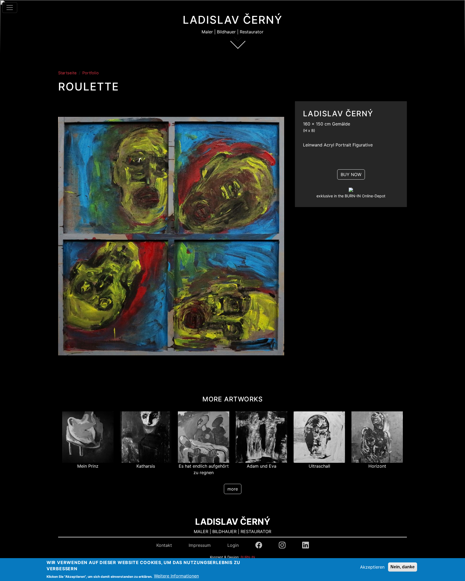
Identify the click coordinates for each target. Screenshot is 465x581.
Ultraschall (319, 466)
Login (233, 545)
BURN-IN (248, 557)
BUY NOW (351, 174)
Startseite (67, 73)
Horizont (377, 466)
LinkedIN (305, 545)
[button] (171, 238)
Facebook (258, 545)
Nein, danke (402, 567)
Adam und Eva (261, 466)
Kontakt (164, 545)
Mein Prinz (87, 466)
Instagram (282, 545)
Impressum (200, 545)
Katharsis (145, 466)
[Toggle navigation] (9, 7)
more (232, 489)
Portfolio (90, 73)
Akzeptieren (372, 567)
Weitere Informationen (176, 576)
